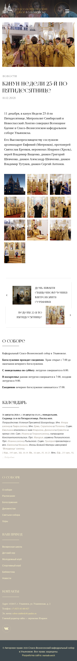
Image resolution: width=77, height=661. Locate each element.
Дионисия (49, 430)
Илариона (38, 430)
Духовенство (9, 508)
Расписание (8, 495)
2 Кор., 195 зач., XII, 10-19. (15, 452)
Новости (10, 76)
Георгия (36, 433)
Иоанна (25, 433)
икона (6, 426)
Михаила (23, 444)
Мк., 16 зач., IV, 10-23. (40, 452)
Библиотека (8, 571)
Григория (50, 441)
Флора (64, 422)
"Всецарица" (9, 448)
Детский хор (8, 552)
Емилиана (7, 430)
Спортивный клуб (11, 565)
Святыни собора (11, 514)
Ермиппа (62, 430)
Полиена (60, 426)
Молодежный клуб (12, 559)
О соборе (7, 489)
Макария (38, 437)
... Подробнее (8, 457)
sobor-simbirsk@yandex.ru (24, 613)
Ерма (36, 426)
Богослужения (9, 502)
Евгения (11, 444)
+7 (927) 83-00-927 (20, 608)
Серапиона (47, 426)
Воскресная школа (12, 546)
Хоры (5, 521)
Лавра (16, 426)
